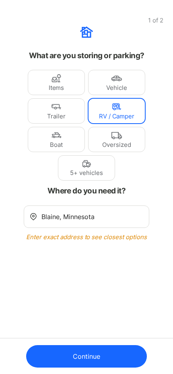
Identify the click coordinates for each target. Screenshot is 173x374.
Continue (86, 356)
